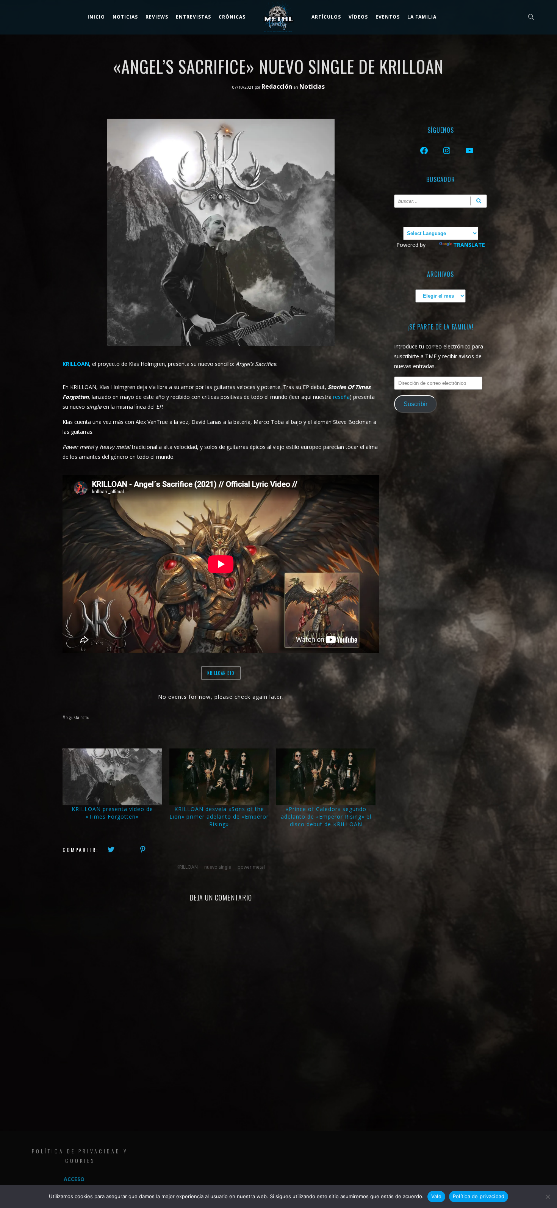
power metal (251, 867)
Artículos (326, 17)
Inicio (96, 17)
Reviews (157, 17)
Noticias (125, 17)
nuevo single (217, 867)
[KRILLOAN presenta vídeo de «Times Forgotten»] (112, 776)
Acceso (74, 1179)
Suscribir (415, 404)
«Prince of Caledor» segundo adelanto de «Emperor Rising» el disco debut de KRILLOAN (326, 816)
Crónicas (232, 17)
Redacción (277, 86)
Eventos (388, 17)
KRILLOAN (187, 867)
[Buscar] (478, 201)
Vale (436, 1196)
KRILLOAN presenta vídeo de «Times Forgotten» (112, 812)
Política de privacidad (479, 1196)
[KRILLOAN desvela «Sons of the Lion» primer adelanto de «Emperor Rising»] (219, 776)
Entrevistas (193, 17)
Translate (469, 244)
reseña (341, 396)
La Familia (422, 17)
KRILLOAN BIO (221, 673)
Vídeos (358, 17)
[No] (547, 1196)
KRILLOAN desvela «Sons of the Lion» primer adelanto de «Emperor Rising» (219, 816)
